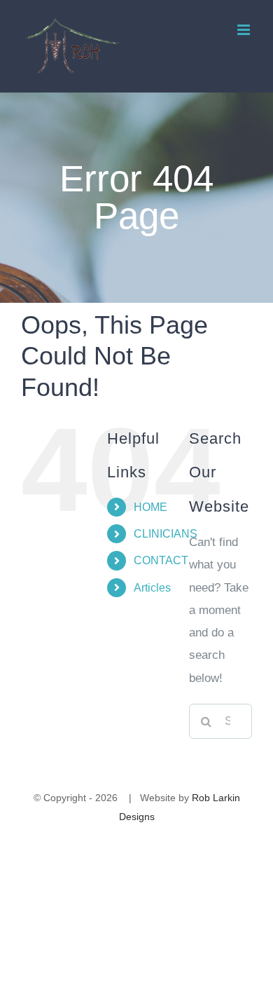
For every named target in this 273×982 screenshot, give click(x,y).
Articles (152, 588)
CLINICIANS (165, 534)
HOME (150, 507)
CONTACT (161, 560)
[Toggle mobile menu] (244, 29)
